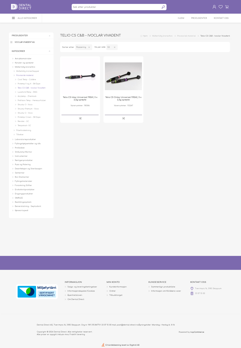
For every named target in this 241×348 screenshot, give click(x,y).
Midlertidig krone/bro (25, 67)
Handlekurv (227, 7)
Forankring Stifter (23, 185)
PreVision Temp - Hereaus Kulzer (32, 100)
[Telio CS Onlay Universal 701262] (123, 76)
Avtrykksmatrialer (23, 59)
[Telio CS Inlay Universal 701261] (80, 76)
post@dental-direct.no (128, 325)
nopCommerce (197, 332)
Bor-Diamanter (22, 177)
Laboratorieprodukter (25, 139)
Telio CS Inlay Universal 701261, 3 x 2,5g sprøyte (80, 98)
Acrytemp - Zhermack (27, 96)
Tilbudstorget (115, 295)
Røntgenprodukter (24, 160)
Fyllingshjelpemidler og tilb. (28, 144)
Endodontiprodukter (25, 190)
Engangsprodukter (24, 194)
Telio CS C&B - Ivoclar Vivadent (31, 88)
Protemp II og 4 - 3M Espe (29, 84)
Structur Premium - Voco (28, 109)
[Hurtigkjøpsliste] (220, 7)
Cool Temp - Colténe (27, 80)
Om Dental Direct (76, 299)
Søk (163, 7)
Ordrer (112, 291)
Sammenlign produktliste (163, 287)
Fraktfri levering (77, 334)
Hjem (145, 36)
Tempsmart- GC (24, 125)
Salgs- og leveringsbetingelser (82, 287)
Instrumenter (21, 156)
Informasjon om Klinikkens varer (166, 291)
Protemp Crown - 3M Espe (29, 117)
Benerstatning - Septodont (28, 206)
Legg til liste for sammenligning (80, 118)
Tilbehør (20, 135)
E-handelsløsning (113, 345)
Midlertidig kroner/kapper (27, 71)
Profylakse (20, 148)
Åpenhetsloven (75, 295)
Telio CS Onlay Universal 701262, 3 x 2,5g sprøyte (123, 98)
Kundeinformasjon (118, 287)
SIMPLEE (19, 198)
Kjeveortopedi (21, 210)
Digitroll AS (134, 345)
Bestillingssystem (23, 202)
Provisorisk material (24, 75)
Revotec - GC (23, 121)
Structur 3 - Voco (25, 105)
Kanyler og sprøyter (24, 63)
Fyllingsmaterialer (23, 181)
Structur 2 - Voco (25, 113)
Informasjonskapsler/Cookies (81, 291)
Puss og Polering (23, 165)
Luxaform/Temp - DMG (27, 92)
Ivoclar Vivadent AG (25, 42)
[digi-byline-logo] (104, 345)
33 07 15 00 (106, 325)
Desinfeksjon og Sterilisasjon (28, 169)
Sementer (20, 173)
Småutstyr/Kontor (23, 152)
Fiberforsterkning (23, 130)
